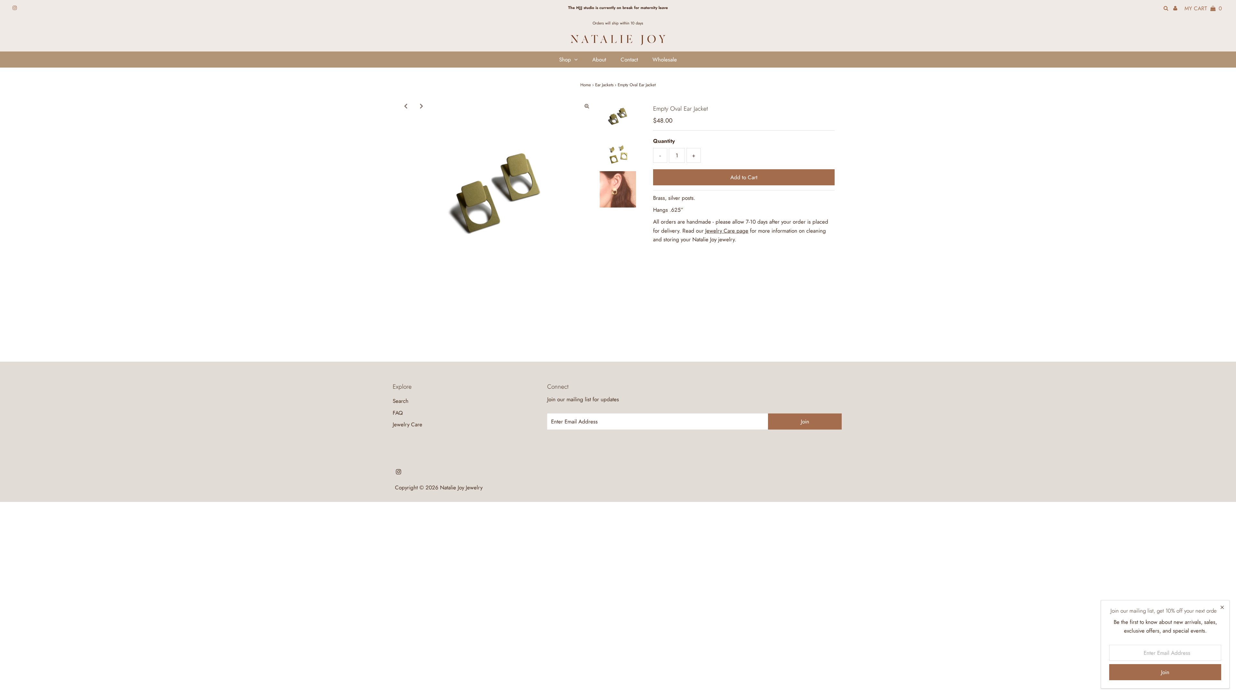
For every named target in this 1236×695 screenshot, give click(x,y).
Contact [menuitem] (629, 59)
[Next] (421, 106)
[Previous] (405, 106)
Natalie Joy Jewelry (461, 487)
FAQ (398, 413)
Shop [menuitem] (565, 59)
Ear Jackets (604, 85)
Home (585, 85)
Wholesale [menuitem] (664, 59)
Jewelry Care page (726, 231)
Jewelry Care (407, 424)
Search (400, 401)
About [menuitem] (599, 59)
